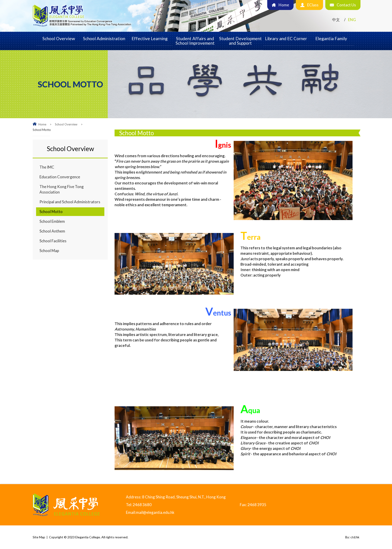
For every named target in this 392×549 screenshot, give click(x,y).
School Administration (104, 38)
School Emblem (52, 221)
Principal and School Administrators (69, 201)
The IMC (46, 167)
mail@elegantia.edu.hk (155, 512)
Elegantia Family (331, 38)
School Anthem (52, 231)
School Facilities (52, 240)
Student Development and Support (240, 41)
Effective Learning (150, 38)
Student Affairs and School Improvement (195, 41)
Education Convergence (59, 176)
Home (42, 124)
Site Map (39, 537)
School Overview (58, 38)
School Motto (51, 211)
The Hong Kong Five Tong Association (61, 189)
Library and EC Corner (286, 38)
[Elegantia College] (82, 27)
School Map (49, 250)
